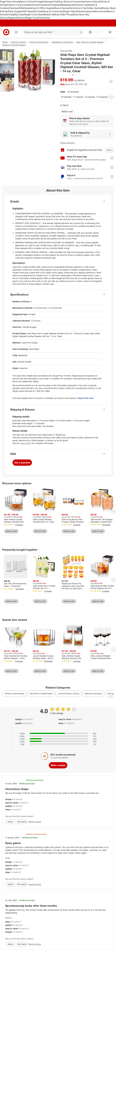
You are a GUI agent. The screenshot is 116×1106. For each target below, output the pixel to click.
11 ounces (78, 96)
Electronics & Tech (78, 8)
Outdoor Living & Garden (19, 4)
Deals (80, 11)
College (39, 1)
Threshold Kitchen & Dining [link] (68, 694)
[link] (67, 75)
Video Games (94, 8)
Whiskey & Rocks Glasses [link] (14, 694)
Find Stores (44, 17)
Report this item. (86, 398)
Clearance (88, 11)
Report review (34, 821)
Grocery (35, 4)
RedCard (21, 17)
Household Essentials (50, 4)
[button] (67, 75)
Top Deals (19, 14)
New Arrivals (100, 11)
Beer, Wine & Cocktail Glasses (90, 42)
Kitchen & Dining (18, 42)
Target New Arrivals (10, 1)
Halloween (48, 1)
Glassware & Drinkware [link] (93, 694)
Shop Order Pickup (63, 14)
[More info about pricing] (111, 81)
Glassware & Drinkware (62, 42)
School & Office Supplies (42, 8)
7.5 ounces (101, 96)
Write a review (58, 765)
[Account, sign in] (96, 32)
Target (5, 42)
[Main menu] (16, 32)
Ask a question (22, 462)
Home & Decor (92, 1)
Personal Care (81, 4)
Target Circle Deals (33, 14)
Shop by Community (53, 11)
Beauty (70, 4)
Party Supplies (15, 11)
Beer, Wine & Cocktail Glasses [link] (41, 694)
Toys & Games (62, 8)
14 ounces (89, 96)
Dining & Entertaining (38, 42)
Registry (12, 17)
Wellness (25, 8)
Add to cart (67, 111)
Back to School (27, 1)
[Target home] (6, 32)
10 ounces (66, 96)
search (81, 32)
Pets (11, 8)
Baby (64, 4)
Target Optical (71, 11)
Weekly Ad (48, 14)
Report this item (67, 143)
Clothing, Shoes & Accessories (69, 1)
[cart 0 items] (110, 32)
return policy (25, 443)
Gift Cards (38, 11)
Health (17, 8)
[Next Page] (111, 97)
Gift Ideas (28, 11)
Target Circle (32, 17)
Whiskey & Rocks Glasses (14, 45)
